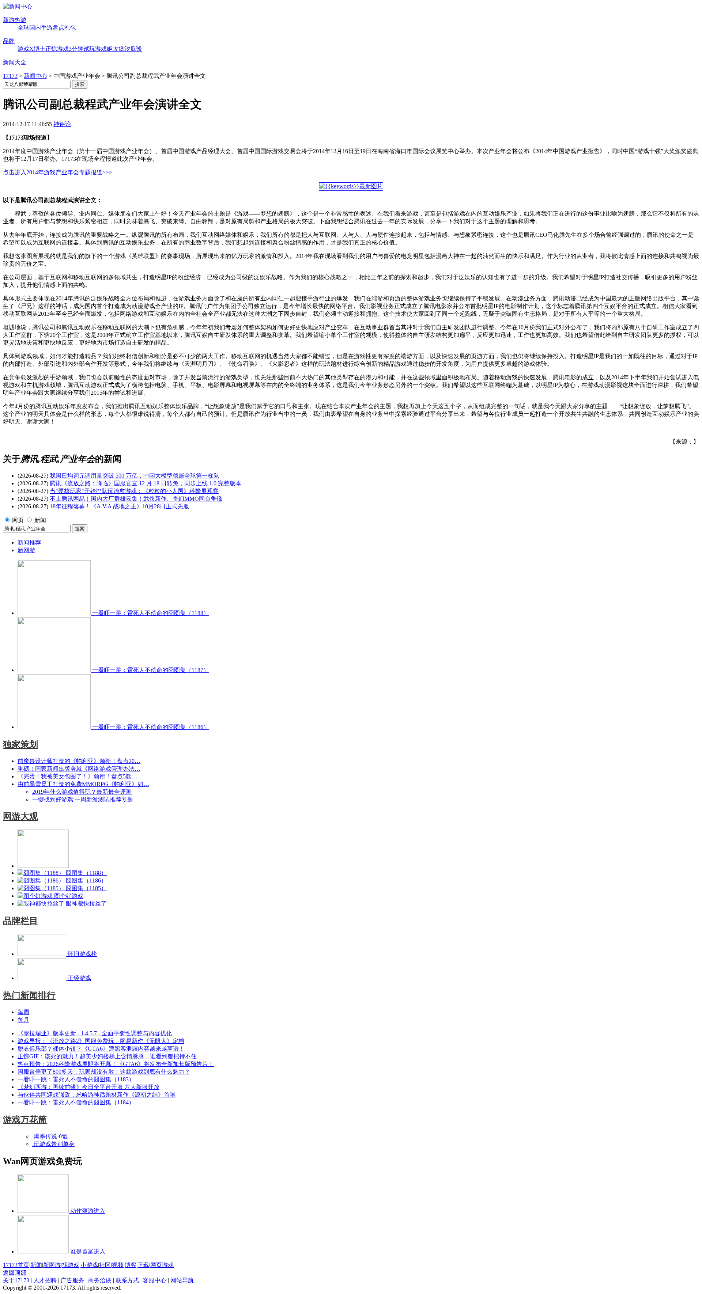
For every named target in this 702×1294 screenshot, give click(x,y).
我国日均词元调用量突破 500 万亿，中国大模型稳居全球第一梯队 (134, 476)
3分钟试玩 (82, 49)
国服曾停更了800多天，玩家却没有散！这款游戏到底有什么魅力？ (104, 1072)
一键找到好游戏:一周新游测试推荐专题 (82, 799)
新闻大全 (14, 62)
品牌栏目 (20, 921)
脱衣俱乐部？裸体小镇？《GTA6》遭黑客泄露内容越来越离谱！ (101, 1049)
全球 (23, 27)
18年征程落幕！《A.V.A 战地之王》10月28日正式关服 (119, 506)
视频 (118, 1265)
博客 (130, 1265)
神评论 (62, 124)
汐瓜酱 (133, 49)
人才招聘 (45, 1280)
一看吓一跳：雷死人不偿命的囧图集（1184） (76, 1102)
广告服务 (72, 1280)
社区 (105, 1265)
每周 (23, 1012)
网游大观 (20, 816)
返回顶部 (14, 1273)
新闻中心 (35, 76)
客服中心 (154, 1280)
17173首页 (16, 1265)
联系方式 (127, 1280)
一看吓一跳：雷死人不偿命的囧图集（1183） (76, 1079)
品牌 (9, 41)
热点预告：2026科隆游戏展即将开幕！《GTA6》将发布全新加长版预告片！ (116, 1064)
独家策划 (20, 744)
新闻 (40, 520)
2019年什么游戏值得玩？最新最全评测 (82, 792)
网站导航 (182, 1280)
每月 (23, 1020)
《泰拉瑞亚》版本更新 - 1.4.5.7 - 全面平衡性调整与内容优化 (95, 1033)
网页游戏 (162, 1265)
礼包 (70, 27)
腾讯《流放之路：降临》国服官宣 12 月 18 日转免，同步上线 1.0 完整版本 (145, 483)
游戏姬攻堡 (109, 49)
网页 (18, 520)
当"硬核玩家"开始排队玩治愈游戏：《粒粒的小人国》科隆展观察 (134, 491)
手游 (47, 27)
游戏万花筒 (25, 1119)
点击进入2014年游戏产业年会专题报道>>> (57, 172)
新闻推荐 (29, 542)
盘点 (58, 27)
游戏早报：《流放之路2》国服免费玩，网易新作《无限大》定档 (101, 1041)
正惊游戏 (57, 49)
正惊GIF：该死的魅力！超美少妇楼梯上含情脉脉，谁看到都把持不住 (107, 1056)
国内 (35, 27)
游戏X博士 (31, 49)
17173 (10, 76)
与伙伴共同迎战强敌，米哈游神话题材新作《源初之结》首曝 (97, 1095)
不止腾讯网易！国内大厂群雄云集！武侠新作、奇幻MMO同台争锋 (136, 499)
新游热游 (14, 20)
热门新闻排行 (29, 995)
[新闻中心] (17, 6)
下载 (143, 1265)
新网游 (26, 550)
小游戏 (89, 1265)
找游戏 (70, 1265)
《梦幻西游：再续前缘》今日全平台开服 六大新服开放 (88, 1087)
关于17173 (16, 1280)
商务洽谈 (100, 1280)
